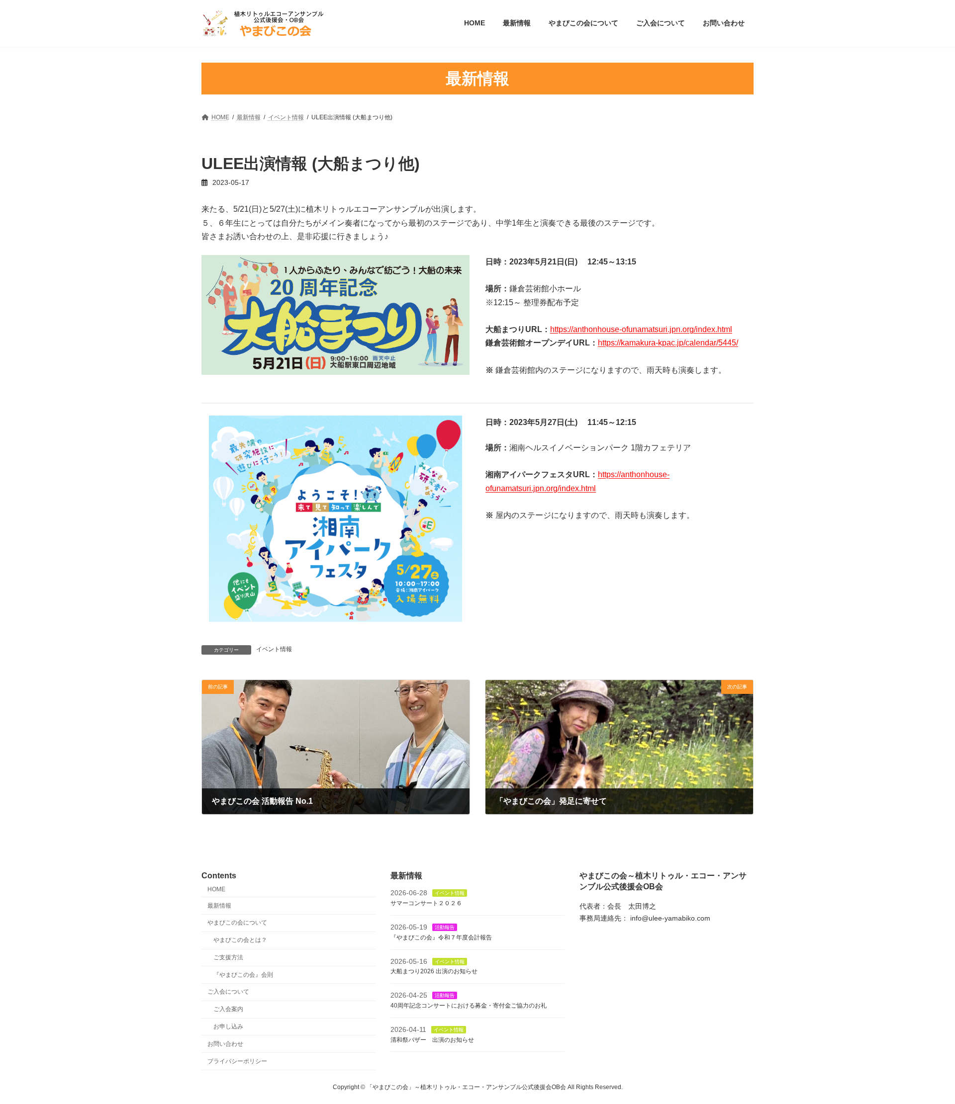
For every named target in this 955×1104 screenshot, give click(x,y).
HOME (216, 888)
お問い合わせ (225, 1043)
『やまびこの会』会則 (243, 974)
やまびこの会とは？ (240, 939)
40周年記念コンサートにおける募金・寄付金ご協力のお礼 (468, 1005)
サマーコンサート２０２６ (426, 903)
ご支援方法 (228, 956)
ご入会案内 (228, 1009)
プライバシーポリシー (237, 1060)
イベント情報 (274, 649)
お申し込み (228, 1026)
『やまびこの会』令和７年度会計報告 (441, 937)
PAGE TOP (924, 1061)
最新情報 (219, 905)
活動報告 (445, 927)
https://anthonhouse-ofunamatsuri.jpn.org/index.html (641, 329)
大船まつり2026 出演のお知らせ (434, 971)
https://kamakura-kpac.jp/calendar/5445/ (668, 343)
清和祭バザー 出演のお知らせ (432, 1039)
